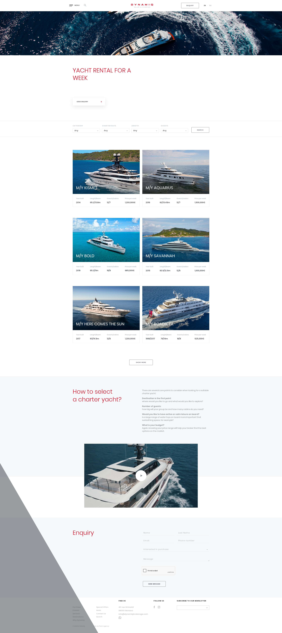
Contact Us (101, 614)
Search (200, 130)
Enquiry (190, 5)
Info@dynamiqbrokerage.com (133, 614)
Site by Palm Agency (101, 626)
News (98, 610)
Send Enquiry (82, 102)
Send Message (154, 584)
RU (210, 5)
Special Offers (102, 607)
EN (205, 5)
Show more (141, 362)
